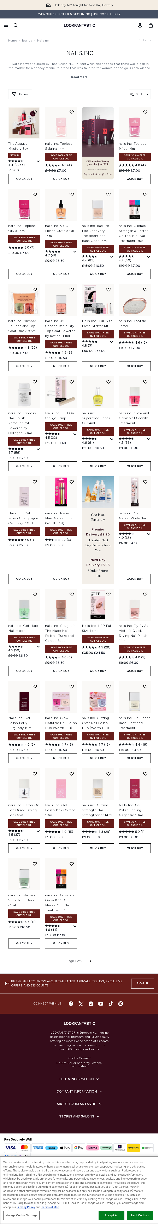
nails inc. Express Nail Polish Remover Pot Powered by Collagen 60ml (22, 423)
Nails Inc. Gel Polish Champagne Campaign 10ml (23, 518)
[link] (140, 25)
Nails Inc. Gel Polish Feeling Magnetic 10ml (131, 810)
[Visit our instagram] (91, 1004)
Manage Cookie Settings (21, 1215)
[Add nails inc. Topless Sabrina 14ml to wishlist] (72, 112)
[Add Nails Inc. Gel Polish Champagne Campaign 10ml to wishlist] (35, 482)
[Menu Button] (5, 25)
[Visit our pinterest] (121, 1004)
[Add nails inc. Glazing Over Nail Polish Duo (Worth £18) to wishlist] (108, 686)
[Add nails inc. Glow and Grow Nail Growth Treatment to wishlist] (145, 382)
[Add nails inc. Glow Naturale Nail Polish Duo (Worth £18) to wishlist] (72, 686)
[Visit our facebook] (71, 1004)
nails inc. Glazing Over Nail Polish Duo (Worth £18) (95, 723)
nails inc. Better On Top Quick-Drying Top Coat (23, 810)
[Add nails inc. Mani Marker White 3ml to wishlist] (145, 482)
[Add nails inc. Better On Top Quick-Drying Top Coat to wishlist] (35, 774)
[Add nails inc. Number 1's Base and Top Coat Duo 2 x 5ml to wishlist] (35, 289)
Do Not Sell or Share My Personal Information (79, 1064)
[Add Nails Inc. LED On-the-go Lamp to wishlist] (72, 382)
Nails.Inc (79, 53)
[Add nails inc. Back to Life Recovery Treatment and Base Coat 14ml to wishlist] (108, 194)
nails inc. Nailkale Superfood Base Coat (22, 900)
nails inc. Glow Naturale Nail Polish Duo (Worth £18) (61, 723)
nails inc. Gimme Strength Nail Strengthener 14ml (97, 810)
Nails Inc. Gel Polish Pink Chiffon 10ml (60, 810)
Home (12, 40)
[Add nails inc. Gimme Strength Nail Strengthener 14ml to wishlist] (108, 774)
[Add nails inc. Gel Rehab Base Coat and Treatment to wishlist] (145, 686)
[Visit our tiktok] (111, 1004)
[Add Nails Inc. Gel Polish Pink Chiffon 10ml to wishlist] (72, 774)
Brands (27, 40)
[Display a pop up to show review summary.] (38, 161)
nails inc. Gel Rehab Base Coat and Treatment (135, 723)
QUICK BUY (24, 179)
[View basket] (151, 25)
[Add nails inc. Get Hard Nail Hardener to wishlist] (35, 594)
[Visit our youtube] (101, 1004)
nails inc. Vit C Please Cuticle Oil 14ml (59, 231)
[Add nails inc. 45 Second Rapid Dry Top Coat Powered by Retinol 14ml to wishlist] (72, 289)
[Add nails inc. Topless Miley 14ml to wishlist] (145, 112)
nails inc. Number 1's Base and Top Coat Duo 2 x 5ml (22, 326)
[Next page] (90, 961)
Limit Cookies (140, 1215)
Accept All (111, 1215)
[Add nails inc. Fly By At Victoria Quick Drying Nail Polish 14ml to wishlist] (145, 594)
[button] (98, 143)
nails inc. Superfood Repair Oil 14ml (96, 418)
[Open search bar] (16, 25)
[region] (79, 1190)
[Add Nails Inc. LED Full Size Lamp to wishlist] (108, 594)
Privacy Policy (26, 1207)
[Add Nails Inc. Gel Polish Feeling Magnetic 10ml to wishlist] (145, 774)
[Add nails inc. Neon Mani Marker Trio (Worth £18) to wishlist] (72, 482)
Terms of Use (50, 1207)
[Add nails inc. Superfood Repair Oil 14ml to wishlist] (108, 382)
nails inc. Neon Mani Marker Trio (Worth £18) (58, 518)
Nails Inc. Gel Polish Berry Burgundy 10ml (20, 723)
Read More (79, 77)
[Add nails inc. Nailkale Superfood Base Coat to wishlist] (35, 864)
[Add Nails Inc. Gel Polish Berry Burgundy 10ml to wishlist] (35, 686)
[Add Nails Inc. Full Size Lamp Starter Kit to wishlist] (108, 289)
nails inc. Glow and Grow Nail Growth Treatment (134, 418)
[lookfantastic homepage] (79, 25)
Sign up (143, 983)
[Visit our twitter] (81, 1004)
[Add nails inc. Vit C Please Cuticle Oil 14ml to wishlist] (72, 194)
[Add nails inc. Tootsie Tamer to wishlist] (145, 289)
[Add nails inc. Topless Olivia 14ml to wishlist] (35, 194)
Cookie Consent (79, 1058)
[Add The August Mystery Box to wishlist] (35, 112)
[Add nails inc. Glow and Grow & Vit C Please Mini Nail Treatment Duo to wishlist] (72, 864)
